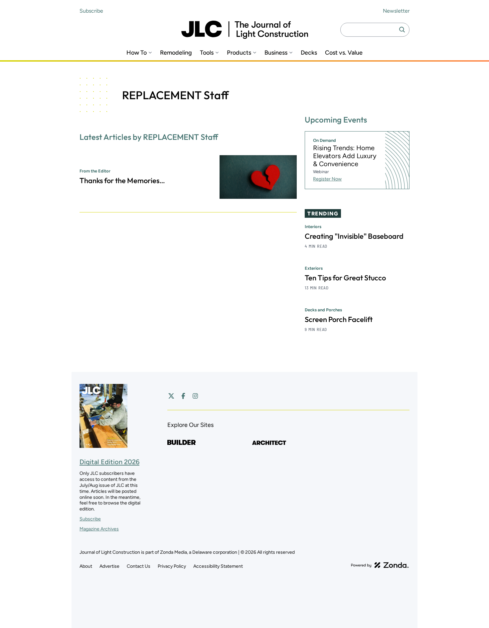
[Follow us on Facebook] (183, 396)
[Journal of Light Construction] (244, 30)
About (86, 566)
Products (239, 52)
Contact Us (138, 566)
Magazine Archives (99, 529)
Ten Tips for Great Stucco (345, 277)
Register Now (327, 179)
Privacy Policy (172, 566)
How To (136, 52)
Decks (309, 52)
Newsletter (396, 11)
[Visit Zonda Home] (379, 565)
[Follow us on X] (171, 396)
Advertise (109, 566)
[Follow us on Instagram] (195, 396)
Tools (207, 52)
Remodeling (176, 52)
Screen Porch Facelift (339, 319)
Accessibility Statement (218, 566)
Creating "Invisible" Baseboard (354, 236)
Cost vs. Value (344, 52)
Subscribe (91, 11)
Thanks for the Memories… (122, 180)
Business (275, 52)
